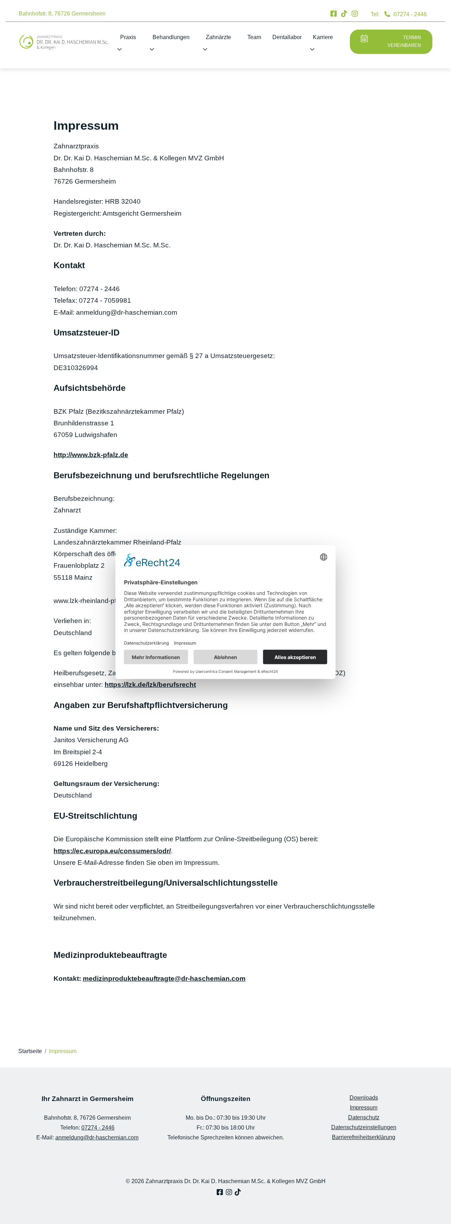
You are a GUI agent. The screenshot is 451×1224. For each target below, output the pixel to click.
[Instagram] (355, 14)
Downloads (364, 1098)
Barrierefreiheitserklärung (363, 1137)
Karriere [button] (323, 37)
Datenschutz (363, 1117)
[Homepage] (64, 42)
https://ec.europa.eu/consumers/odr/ (112, 851)
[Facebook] (333, 14)
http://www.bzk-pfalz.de (91, 455)
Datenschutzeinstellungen (363, 1127)
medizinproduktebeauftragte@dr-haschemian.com (164, 978)
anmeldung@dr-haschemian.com (96, 1137)
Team (254, 37)
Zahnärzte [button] (218, 37)
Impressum (363, 1108)
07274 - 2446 (410, 14)
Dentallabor (287, 37)
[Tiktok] (344, 14)
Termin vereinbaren (404, 41)
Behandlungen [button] (171, 37)
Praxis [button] (128, 37)
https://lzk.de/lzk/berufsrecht (150, 684)
